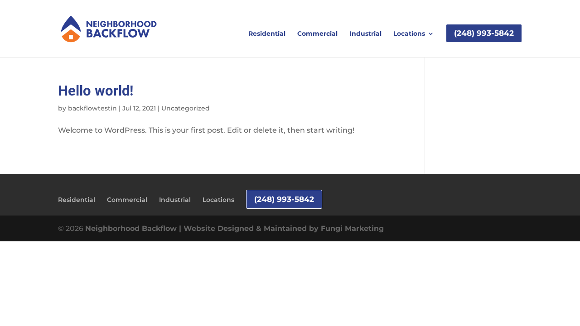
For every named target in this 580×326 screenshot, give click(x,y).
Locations (409, 34)
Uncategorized (185, 108)
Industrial (365, 34)
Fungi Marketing (352, 228)
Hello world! (95, 90)
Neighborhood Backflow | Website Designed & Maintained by (203, 228)
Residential (266, 34)
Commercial (317, 34)
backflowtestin (92, 108)
